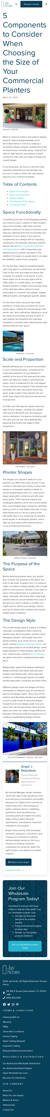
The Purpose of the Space (21, 201)
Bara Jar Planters (37, 654)
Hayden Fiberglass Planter (29, 644)
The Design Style (17, 204)
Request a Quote (31, 4)
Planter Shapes (16, 198)
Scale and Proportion (19, 194)
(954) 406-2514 (13, 997)
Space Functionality (19, 191)
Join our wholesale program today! (25, 946)
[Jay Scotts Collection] (6, 4)
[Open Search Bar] (16, 4)
